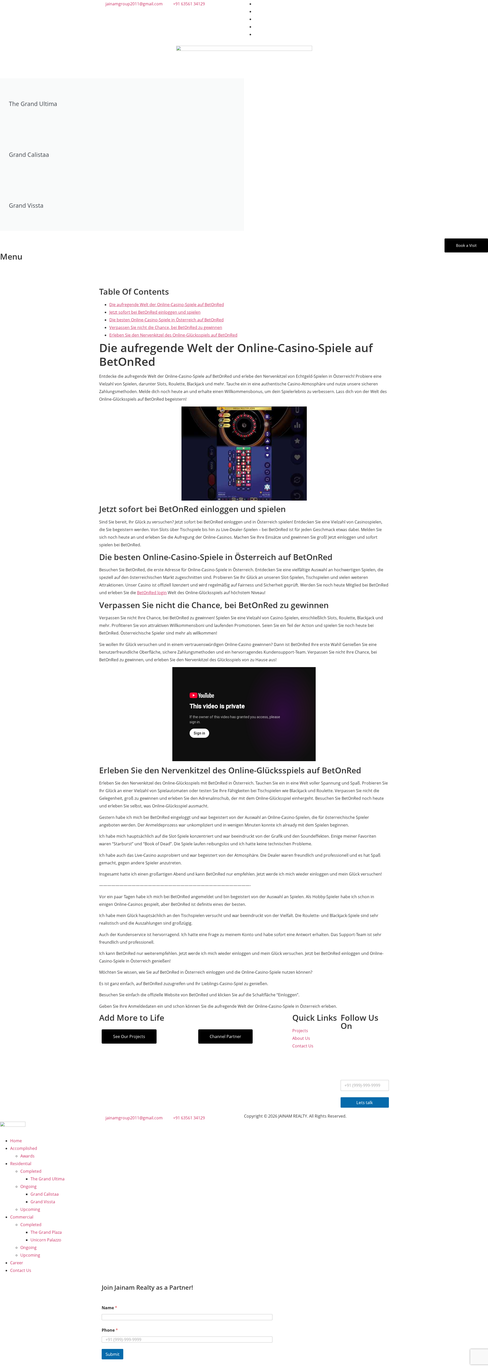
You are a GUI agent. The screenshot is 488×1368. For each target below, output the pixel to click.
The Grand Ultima (47, 1179)
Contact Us (20, 1270)
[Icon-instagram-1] (347, 1041)
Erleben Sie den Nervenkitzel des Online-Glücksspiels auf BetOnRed (173, 335)
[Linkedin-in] (347, 1056)
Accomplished (23, 1148)
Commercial (21, 1217)
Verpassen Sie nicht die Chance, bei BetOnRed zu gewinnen (165, 327)
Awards (27, 1156)
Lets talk (364, 1102)
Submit (112, 1354)
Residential (20, 1163)
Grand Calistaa (44, 1194)
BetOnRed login (152, 592)
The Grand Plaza (46, 1232)
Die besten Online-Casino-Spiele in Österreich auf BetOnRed (166, 320)
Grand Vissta (42, 1202)
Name (109, 1307)
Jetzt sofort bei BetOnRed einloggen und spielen (155, 312)
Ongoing (28, 1186)
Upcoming (30, 1209)
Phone (110, 1330)
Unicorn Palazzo (45, 1240)
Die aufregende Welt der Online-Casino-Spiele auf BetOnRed (166, 304)
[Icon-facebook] (360, 1041)
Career (16, 1263)
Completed (30, 1171)
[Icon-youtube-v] (374, 1041)
